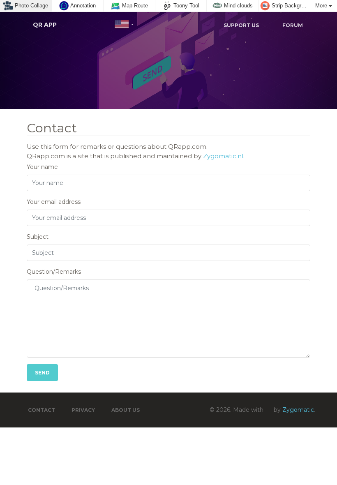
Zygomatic (298, 409)
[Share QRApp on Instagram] (196, 24)
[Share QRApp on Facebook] (174, 24)
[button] (124, 24)
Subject (37, 236)
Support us (240, 25)
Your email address (54, 202)
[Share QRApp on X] (152, 24)
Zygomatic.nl (223, 156)
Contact (41, 410)
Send (42, 373)
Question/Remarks (54, 271)
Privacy (83, 410)
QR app (45, 24)
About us (125, 410)
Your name (42, 167)
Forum (292, 25)
